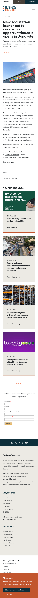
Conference (32, 2)
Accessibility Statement (9, 564)
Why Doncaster (8, 532)
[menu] (33, 9)
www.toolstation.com (12, 155)
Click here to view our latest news (16, 590)
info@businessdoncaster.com (12, 517)
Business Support (8, 543)
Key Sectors (7, 540)
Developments (7, 534)
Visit (19, 2)
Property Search (8, 537)
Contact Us (6, 546)
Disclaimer (6, 569)
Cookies (5, 566)
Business (6, 2)
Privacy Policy (7, 572)
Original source (8, 162)
